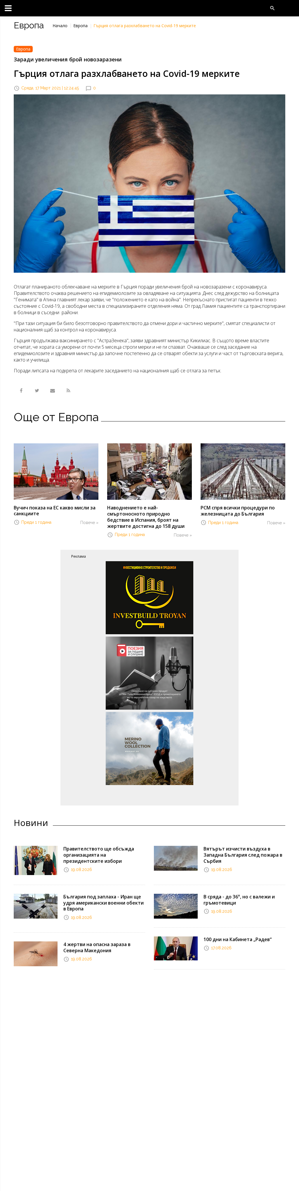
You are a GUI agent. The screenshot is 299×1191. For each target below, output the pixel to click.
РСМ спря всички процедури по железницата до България (238, 510)
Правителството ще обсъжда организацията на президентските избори (98, 855)
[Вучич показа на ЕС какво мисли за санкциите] (56, 471)
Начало (60, 25)
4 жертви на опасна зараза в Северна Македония (97, 947)
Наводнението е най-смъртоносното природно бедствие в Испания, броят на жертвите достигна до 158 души (146, 516)
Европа (80, 25)
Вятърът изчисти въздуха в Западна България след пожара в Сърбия (243, 855)
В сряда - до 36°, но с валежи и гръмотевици (239, 899)
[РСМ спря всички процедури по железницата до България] (243, 471)
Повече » (89, 522)
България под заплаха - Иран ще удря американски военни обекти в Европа (103, 902)
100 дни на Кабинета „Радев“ (238, 939)
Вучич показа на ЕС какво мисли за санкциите (54, 510)
